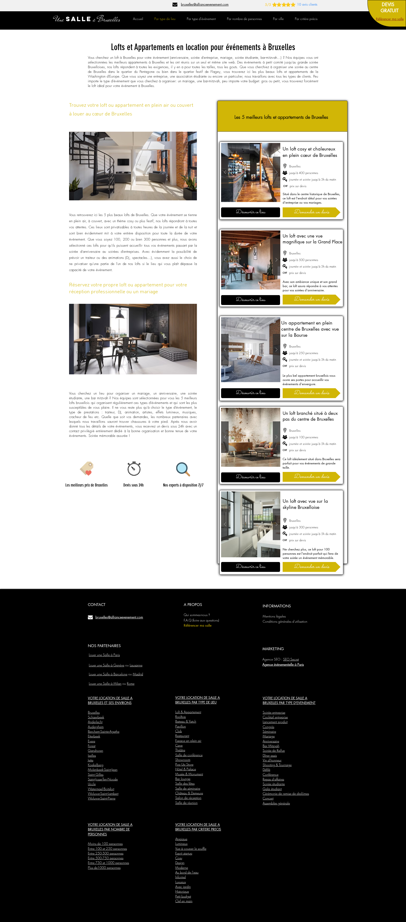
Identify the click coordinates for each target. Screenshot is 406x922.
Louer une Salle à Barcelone (108, 674)
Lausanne (136, 665)
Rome (130, 683)
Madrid (138, 674)
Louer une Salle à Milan (105, 683)
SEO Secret (291, 659)
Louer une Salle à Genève (106, 665)
